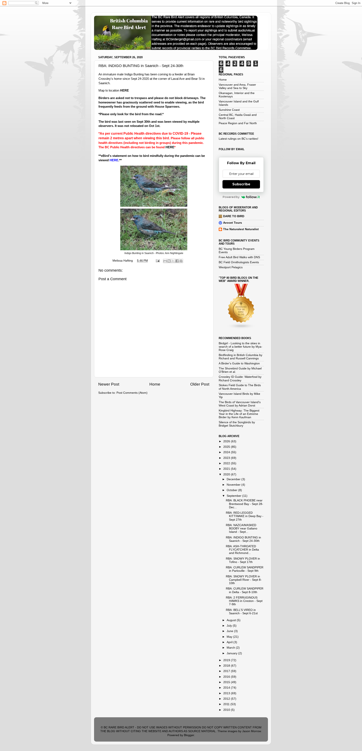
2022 (227, 463)
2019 (227, 660)
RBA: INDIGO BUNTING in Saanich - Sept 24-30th (243, 539)
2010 (227, 709)
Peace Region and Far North (238, 123)
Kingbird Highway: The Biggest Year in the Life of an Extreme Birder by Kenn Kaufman (239, 414)
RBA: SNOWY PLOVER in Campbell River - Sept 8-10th (244, 580)
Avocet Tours (232, 222)
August (232, 620)
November (234, 484)
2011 (226, 704)
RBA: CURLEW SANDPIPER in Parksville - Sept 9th (244, 569)
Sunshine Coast (229, 109)
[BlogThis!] (169, 261)
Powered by (231, 197)
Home (154, 384)
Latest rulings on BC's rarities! (238, 138)
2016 (227, 676)
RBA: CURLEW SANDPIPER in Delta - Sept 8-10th (244, 590)
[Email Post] (157, 260)
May (230, 636)
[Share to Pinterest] (181, 261)
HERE (124, 90)
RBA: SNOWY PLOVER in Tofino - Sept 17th (243, 560)
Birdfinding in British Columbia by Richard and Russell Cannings (240, 357)
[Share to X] (173, 261)
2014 (227, 687)
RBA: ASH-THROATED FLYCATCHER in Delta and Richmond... (242, 550)
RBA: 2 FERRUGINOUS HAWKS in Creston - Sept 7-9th (244, 601)
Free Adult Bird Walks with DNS (239, 257)
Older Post (199, 384)
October (232, 490)
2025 (227, 446)
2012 (227, 698)
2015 (227, 682)
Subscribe (241, 184)
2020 (227, 474)
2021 (227, 468)
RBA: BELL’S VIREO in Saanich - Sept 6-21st (242, 611)
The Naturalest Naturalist (241, 229)
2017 (227, 671)
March (231, 647)
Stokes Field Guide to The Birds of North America (240, 387)
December (234, 479)
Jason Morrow (251, 731)
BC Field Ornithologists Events (239, 262)
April (230, 642)
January (232, 653)
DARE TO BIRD (233, 216)
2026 (227, 441)
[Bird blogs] (241, 328)
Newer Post (108, 384)
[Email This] (165, 261)
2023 (227, 457)
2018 (227, 665)
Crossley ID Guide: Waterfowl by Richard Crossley (240, 378)
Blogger (189, 735)
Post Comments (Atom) (131, 392)
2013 (227, 693)
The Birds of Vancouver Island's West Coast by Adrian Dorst (240, 404)
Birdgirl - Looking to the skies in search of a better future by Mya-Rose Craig (240, 347)
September (234, 495)
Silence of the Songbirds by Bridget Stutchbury (237, 424)
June (230, 631)
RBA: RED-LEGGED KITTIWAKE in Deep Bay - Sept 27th (244, 516)
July (230, 625)
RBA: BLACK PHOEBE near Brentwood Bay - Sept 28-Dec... (244, 504)
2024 (227, 452)
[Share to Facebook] (177, 261)
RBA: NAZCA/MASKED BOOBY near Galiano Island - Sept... (241, 528)
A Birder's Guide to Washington (239, 363)
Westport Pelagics (231, 267)
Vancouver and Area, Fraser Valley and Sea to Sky (237, 86)
